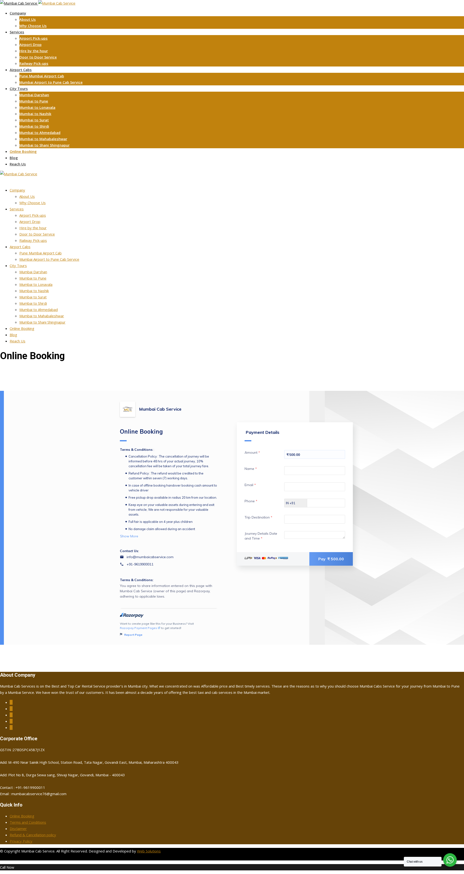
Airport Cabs (21, 69)
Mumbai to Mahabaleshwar (43, 138)
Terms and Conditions (28, 822)
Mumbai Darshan (34, 94)
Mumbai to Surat (34, 120)
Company (18, 13)
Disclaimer (18, 828)
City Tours (19, 88)
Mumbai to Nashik (35, 113)
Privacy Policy (21, 841)
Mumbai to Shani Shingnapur (44, 145)
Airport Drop (30, 44)
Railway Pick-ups (33, 63)
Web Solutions (149, 851)
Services (17, 32)
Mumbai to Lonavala (37, 107)
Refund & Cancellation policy (33, 834)
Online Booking (23, 151)
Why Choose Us (33, 25)
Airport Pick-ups (33, 38)
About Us (27, 19)
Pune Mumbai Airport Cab (41, 76)
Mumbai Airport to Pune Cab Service (51, 82)
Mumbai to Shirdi (34, 126)
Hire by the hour (33, 50)
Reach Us (18, 164)
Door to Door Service (38, 57)
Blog (14, 157)
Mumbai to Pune (33, 101)
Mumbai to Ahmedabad (39, 132)
